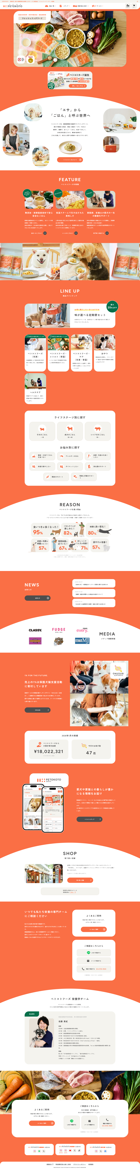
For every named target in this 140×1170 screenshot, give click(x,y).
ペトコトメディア (89, 819)
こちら (72, 892)
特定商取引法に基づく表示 (63, 1164)
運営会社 (49, 1164)
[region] (70, 80)
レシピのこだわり (67, 233)
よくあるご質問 (94, 929)
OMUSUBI (37, 710)
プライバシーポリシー (79, 1164)
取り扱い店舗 (80, 880)
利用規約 (90, 1164)
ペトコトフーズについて (70, 160)
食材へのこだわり (36, 233)
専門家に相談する (98, 233)
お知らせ (37, 598)
